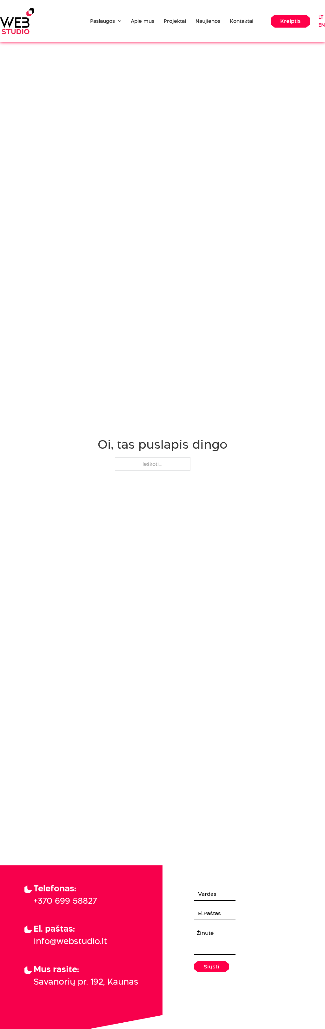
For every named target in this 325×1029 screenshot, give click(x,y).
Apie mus (142, 21)
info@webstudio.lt (70, 941)
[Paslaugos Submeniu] (119, 21)
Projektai (175, 21)
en (321, 25)
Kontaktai (241, 21)
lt (320, 17)
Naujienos (208, 21)
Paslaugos (102, 21)
